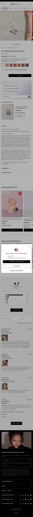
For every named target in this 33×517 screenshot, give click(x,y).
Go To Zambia (16, 266)
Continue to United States (16, 261)
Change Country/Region (16, 270)
